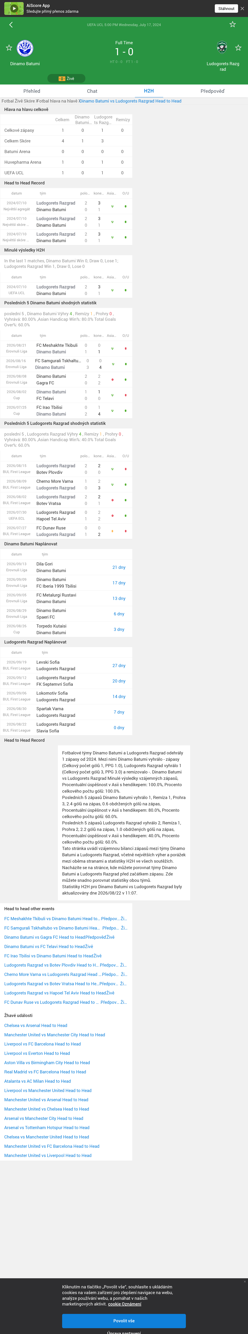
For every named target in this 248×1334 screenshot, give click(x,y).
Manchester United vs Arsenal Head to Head (46, 1099)
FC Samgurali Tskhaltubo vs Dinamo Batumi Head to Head (53, 928)
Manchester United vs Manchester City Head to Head (54, 1034)
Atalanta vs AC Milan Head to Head (37, 1081)
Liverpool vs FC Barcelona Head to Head (42, 1044)
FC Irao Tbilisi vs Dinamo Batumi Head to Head (48, 956)
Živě (124, 918)
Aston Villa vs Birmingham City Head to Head (47, 1062)
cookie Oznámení (124, 1304)
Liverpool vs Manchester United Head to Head (48, 1090)
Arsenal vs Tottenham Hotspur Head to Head (47, 1127)
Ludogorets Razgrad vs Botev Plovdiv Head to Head (52, 965)
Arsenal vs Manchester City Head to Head (43, 1118)
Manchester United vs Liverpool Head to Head (48, 1155)
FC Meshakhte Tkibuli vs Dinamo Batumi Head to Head (52, 918)
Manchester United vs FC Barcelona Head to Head (51, 1146)
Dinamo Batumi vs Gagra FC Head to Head (44, 937)
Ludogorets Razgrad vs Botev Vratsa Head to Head (51, 983)
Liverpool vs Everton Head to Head (37, 1053)
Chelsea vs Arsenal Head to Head (35, 1025)
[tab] (32, 91)
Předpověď (110, 918)
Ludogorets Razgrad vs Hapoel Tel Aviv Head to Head (55, 993)
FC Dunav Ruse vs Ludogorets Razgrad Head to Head (52, 1002)
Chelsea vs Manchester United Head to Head (46, 1137)
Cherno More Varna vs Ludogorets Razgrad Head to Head (53, 974)
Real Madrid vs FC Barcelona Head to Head (45, 1072)
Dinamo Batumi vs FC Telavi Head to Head (44, 946)
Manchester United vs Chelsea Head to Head (46, 1109)
